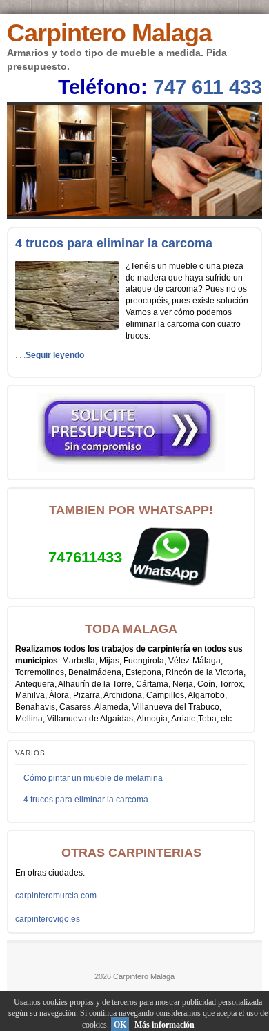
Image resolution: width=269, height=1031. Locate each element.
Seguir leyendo (55, 355)
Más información (164, 1025)
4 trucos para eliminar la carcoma (113, 243)
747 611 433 (207, 87)
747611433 (85, 557)
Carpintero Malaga (109, 33)
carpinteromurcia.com (56, 895)
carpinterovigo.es (47, 919)
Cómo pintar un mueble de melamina (93, 778)
